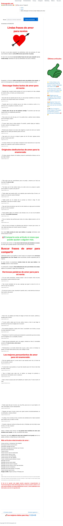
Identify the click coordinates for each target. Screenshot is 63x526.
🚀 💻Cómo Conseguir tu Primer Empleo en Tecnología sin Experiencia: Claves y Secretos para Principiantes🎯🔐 (54, 111)
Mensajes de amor (5, 460)
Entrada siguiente (33, 512)
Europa (34, 0)
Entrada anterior (7, 512)
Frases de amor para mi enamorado (9, 452)
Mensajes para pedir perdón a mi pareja (10, 468)
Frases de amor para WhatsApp (8, 455)
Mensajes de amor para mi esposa (9, 463)
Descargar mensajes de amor (8, 446)
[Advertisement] (20, 69)
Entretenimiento (27, 0)
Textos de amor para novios (7, 470)
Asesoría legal (18, 0)
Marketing (47, 0)
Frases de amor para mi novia (8, 454)
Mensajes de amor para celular (8, 462)
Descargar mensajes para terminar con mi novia (12, 448)
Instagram (40, 0)
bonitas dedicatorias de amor (20, 486)
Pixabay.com (21, 471)
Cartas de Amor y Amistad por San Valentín (11, 443)
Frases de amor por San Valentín (8, 457)
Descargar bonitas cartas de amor (9, 444)
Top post (59, 0)
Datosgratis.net (7, 3)
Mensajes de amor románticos (8, 467)
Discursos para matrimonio (7, 449)
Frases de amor (4, 451)
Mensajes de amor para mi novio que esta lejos (12, 465)
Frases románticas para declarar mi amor (10, 459)
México (53, 0)
